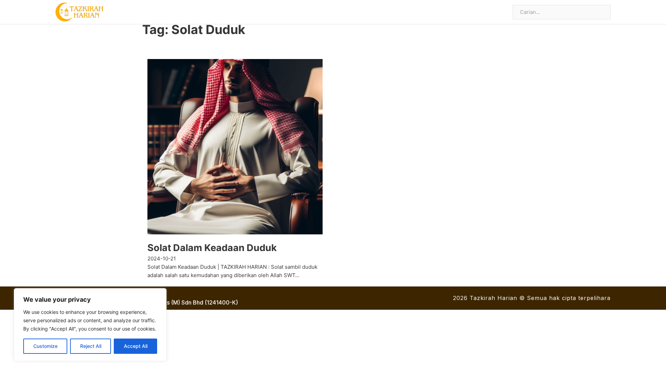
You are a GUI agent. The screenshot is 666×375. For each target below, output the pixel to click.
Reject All (90, 346)
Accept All (135, 346)
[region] (90, 324)
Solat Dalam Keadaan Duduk (212, 247)
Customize (45, 346)
